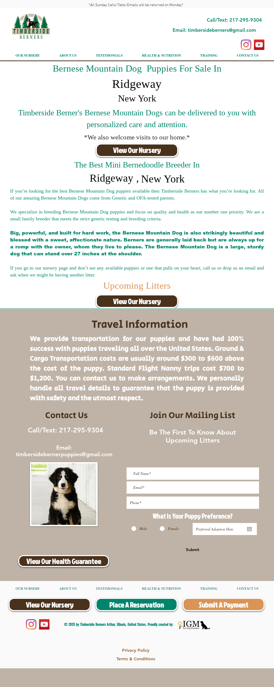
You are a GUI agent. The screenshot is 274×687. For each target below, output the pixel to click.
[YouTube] (259, 45)
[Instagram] (246, 45)
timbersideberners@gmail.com (222, 30)
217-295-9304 (80, 430)
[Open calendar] (249, 529)
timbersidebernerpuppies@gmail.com (64, 454)
